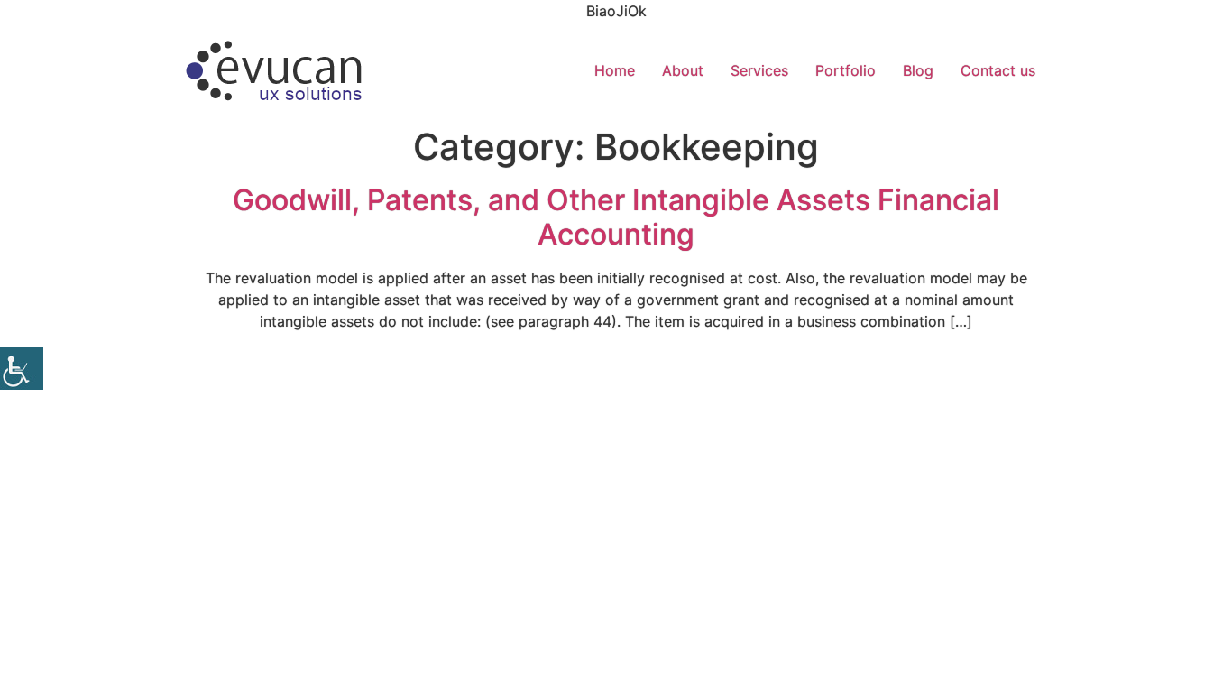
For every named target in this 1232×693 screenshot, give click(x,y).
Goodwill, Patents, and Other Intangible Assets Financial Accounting (616, 217)
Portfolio (845, 70)
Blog (918, 70)
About (682, 70)
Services (759, 70)
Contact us (998, 70)
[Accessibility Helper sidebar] (21, 368)
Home (614, 70)
